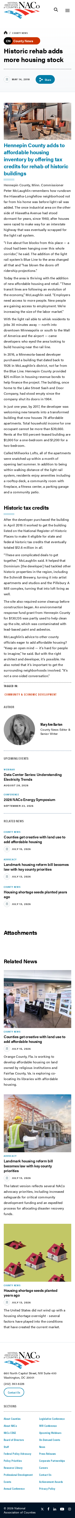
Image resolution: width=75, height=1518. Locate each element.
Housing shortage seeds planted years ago (35, 894)
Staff (6, 1447)
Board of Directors (14, 1440)
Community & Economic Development (31, 694)
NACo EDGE (10, 1433)
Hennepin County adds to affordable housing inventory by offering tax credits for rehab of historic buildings (36, 159)
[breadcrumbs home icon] (6, 32)
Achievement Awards (51, 1482)
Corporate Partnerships (52, 1460)
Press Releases (47, 1453)
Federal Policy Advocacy (17, 1453)
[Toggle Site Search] (56, 10)
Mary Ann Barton (51, 724)
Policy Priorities (13, 1460)
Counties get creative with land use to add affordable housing (34, 839)
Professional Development (18, 1475)
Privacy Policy (47, 1488)
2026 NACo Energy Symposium (29, 799)
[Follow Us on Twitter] (42, 1509)
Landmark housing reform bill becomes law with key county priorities (36, 867)
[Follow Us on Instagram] (69, 1509)
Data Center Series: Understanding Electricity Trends (33, 777)
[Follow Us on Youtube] (62, 1509)
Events (7, 1482)
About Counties (12, 1418)
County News (20, 33)
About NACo (10, 1426)
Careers (43, 1467)
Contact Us (14, 1392)
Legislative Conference (52, 1418)
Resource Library (13, 1467)
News (42, 1447)
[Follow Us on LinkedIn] (54, 1509)
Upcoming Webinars (50, 1433)
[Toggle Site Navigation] (67, 10)
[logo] (22, 17)
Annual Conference (14, 1488)
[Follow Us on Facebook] (48, 1509)
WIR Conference (48, 1426)
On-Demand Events (49, 1440)
